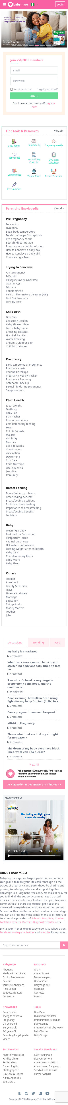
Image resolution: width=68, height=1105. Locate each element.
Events (38, 996)
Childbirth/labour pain (19, 342)
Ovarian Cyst (13, 283)
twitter (30, 932)
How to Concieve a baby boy (23, 250)
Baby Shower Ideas (17, 324)
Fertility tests (14, 301)
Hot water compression (20, 545)
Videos (6, 1039)
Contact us (8, 996)
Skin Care (11, 460)
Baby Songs (40, 1035)
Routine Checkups (17, 372)
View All (34, 764)
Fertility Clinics (10, 1058)
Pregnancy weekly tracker (21, 375)
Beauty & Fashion (16, 586)
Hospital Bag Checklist (34, 161)
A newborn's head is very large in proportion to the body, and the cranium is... (30, 683)
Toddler (10, 578)
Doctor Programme (13, 977)
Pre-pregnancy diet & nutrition (24, 246)
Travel (9, 589)
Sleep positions (15, 390)
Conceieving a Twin (18, 257)
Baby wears (13, 559)
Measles (11, 442)
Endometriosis (14, 291)
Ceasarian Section (17, 320)
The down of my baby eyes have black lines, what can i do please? (33, 750)
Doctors (27, 922)
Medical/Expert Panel (14, 973)
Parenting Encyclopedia (15, 1035)
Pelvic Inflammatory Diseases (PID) (27, 294)
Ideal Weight (14, 405)
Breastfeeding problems (21, 493)
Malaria (10, 434)
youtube (45, 932)
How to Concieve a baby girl (23, 253)
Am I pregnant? (15, 272)
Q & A (37, 969)
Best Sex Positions (17, 298)
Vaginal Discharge (17, 541)
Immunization (14, 189)
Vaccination (13, 453)
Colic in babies (15, 445)
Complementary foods (19, 556)
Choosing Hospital (17, 331)
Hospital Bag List (16, 335)
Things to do (13, 604)
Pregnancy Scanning (18, 379)
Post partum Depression (20, 534)
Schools (36, 918)
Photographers (11, 1070)
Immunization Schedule (47, 1020)
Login (60, 4)
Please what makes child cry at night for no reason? (32, 735)
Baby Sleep (12, 563)
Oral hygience (14, 467)
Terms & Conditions (13, 985)
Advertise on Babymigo (47, 1066)
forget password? (47, 89)
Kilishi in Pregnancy (21, 723)
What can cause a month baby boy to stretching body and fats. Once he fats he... (33, 665)
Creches (60, 918)
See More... (9, 1081)
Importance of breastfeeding (23, 508)
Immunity (12, 475)
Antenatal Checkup (17, 383)
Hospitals (47, 918)
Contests (39, 992)
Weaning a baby (16, 530)
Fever (9, 427)
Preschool (12, 582)
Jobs (8, 615)
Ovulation (12, 228)
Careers (7, 981)
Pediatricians (10, 1062)
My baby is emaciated (22, 651)
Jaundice (11, 471)
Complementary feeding (21, 424)
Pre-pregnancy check (19, 239)
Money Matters (15, 608)
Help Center (9, 988)
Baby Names (41, 1023)
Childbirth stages (16, 346)
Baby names (14, 145)
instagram (18, 932)
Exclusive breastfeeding (20, 504)
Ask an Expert (41, 973)
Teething (11, 409)
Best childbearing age (19, 242)
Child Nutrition (15, 464)
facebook (5, 932)
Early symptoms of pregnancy (24, 364)
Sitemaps (39, 988)
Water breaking (15, 339)
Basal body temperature (20, 231)
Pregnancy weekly (54, 145)
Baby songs (14, 157)
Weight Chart (34, 176)
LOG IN (34, 96)
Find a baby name (17, 328)
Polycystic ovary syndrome (22, 280)
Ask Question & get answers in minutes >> (34, 784)
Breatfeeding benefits (19, 497)
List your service (43, 1058)
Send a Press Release (45, 1070)
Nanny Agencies (12, 1077)
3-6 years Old (10, 1031)
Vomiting (11, 438)
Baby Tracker (41, 1031)
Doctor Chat (40, 981)
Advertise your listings (46, 1062)
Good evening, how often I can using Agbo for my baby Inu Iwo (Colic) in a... (33, 699)
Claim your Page (43, 1054)
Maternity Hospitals (13, 1054)
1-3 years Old (10, 1027)
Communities (14, 174)
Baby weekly (34, 145)
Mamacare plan (42, 977)
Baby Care (12, 552)
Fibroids (11, 287)
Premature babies (17, 420)
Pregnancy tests (15, 368)
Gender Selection (53, 176)
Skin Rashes (13, 416)
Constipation (13, 449)
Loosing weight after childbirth (25, 548)
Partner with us (42, 1074)
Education (12, 600)
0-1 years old (10, 1023)
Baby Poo (11, 413)
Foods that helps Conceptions (24, 235)
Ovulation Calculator (54, 161)
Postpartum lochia (17, 538)
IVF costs (11, 276)
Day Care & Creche (13, 1074)
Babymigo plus (42, 985)
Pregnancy (9, 1020)
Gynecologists (10, 1066)
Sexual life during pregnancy (23, 386)
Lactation (11, 515)
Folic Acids (12, 224)
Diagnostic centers (44, 922)
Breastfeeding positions (20, 500)
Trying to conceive (13, 1016)
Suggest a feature (12, 992)
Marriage (11, 597)
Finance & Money (16, 593)
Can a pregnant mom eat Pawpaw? (31, 712)
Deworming (13, 456)
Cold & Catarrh (15, 431)
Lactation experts (10, 922)
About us (8, 969)
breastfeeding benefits (20, 511)
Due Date (11, 317)
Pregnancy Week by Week (48, 1027)
